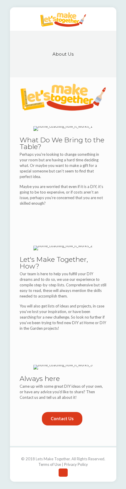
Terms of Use (49, 464)
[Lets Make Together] (63, 19)
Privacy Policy (76, 464)
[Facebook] (63, 473)
